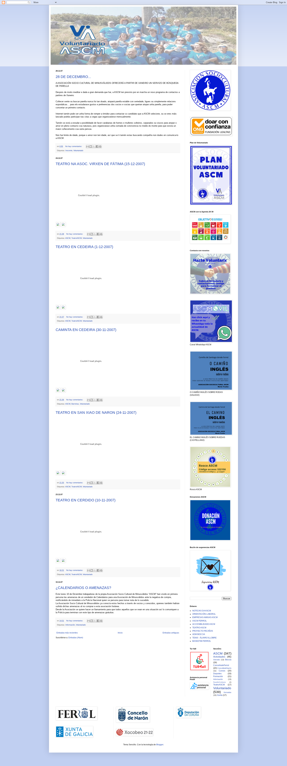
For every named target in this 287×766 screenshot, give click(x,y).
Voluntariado (78, 150)
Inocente (68, 150)
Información (70, 625)
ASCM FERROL (199, 621)
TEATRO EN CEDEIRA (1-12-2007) (84, 247)
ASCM (67, 238)
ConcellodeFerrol (221, 665)
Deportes (217, 673)
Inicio (120, 633)
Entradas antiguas (171, 633)
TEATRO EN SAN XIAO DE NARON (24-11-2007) (96, 412)
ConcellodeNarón (224, 668)
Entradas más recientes (67, 633)
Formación (218, 676)
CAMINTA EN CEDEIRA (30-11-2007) (86, 330)
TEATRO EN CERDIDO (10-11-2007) (85, 500)
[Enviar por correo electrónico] (87, 146)
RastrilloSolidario (219, 682)
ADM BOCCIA (198, 634)
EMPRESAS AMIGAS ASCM (205, 617)
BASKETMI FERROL (201, 641)
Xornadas (227, 692)
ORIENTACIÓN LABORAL (204, 614)
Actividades (219, 656)
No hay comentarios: (74, 146)
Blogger (159, 744)
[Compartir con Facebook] (97, 146)
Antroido (216, 660)
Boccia (228, 659)
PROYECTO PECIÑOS (202, 631)
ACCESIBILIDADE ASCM (203, 624)
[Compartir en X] (94, 146)
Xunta (219, 695)
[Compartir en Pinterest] (100, 146)
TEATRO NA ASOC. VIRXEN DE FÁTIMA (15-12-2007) (100, 164)
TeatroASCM (76, 238)
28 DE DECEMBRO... (73, 77)
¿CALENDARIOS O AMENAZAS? (83, 588)
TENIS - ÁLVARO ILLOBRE (204, 638)
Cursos (222, 671)
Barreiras (75, 404)
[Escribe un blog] (90, 146)
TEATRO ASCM (199, 627)
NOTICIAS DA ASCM (201, 611)
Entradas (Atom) (75, 637)
